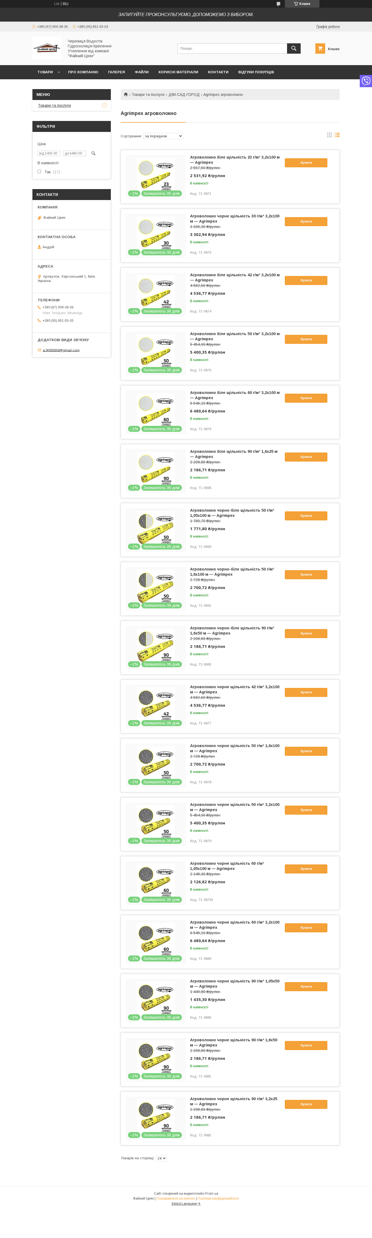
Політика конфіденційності (218, 1198)
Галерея (116, 72)
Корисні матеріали (178, 72)
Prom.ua (211, 1193)
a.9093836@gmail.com (61, 350)
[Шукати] (294, 48)
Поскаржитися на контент (175, 1198)
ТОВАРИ (45, 72)
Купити (306, 163)
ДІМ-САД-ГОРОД (184, 94)
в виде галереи (329, 136)
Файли (142, 72)
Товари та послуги (148, 94)
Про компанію (83, 72)
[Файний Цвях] (46, 58)
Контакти (218, 72)
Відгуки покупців (256, 72)
